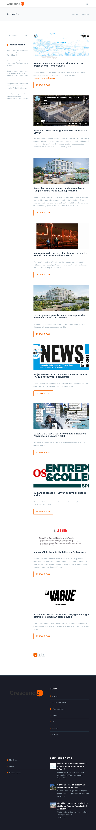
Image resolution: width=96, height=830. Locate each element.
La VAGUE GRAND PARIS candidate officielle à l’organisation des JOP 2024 (59, 434)
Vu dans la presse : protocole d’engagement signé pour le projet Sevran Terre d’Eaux (61, 615)
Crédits (11, 766)
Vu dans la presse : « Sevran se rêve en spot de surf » (59, 494)
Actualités (55, 715)
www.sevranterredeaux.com (45, 78)
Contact (55, 734)
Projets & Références (59, 702)
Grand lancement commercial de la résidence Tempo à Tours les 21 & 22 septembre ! (58, 189)
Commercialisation (58, 709)
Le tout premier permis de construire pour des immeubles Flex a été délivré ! (59, 316)
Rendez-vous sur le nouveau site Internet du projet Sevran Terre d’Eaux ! (58, 64)
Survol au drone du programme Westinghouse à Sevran (60, 131)
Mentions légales (15, 773)
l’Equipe (55, 728)
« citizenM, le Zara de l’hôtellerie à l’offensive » (59, 552)
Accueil (75, 14)
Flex (53, 722)
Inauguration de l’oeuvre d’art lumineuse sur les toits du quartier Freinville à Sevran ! (60, 254)
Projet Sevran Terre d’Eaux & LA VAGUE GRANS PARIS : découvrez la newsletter (60, 375)
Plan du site (13, 760)
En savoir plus (43, 85)
